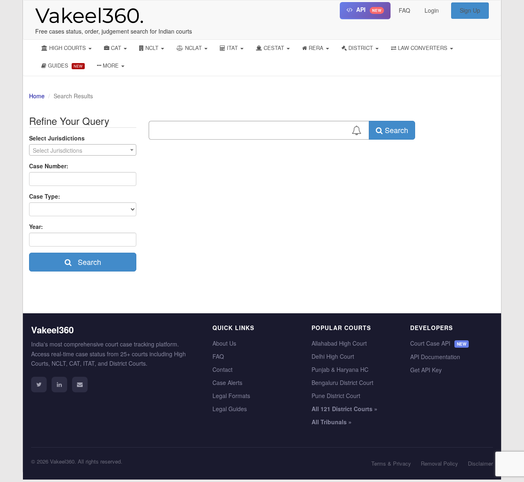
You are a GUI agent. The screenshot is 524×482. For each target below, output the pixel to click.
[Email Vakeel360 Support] (80, 384)
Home (37, 96)
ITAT (232, 48)
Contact (222, 369)
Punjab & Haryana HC (340, 369)
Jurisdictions (57, 138)
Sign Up (470, 10)
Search (86, 261)
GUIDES (64, 65)
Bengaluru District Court (342, 382)
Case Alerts (227, 382)
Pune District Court (336, 395)
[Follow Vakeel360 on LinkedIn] (59, 384)
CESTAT (274, 48)
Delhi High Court (333, 356)
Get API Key (426, 370)
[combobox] (82, 150)
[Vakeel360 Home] (86, 13)
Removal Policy (439, 463)
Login (432, 10)
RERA (316, 48)
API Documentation (435, 357)
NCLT (152, 48)
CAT (116, 48)
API (368, 9)
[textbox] (82, 150)
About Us (224, 343)
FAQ (404, 10)
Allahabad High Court (339, 343)
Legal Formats (231, 395)
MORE (110, 65)
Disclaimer (480, 463)
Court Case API (438, 343)
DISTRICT (361, 48)
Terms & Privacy (391, 463)
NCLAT (193, 48)
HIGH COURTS (67, 48)
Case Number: (48, 166)
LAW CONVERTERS (422, 48)
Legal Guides (229, 409)
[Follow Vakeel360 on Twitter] (39, 384)
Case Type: (44, 196)
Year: (36, 226)
